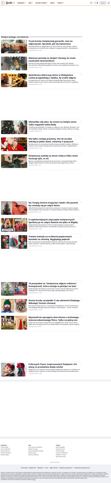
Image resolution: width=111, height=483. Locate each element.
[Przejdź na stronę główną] (3, 4)
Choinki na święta (60, 451)
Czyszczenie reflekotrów (62, 453)
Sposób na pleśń (32, 453)
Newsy (52, 3)
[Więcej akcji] (81, 41)
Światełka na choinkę (61, 454)
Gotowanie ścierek (60, 449)
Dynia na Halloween (5, 449)
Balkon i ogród (41, 3)
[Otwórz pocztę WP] (91, 2)
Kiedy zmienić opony (61, 456)
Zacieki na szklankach (33, 454)
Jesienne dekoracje (5, 451)
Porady (59, 3)
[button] (96, 3)
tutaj (34, 479)
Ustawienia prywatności (82, 468)
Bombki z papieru (5, 454)
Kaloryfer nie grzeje (33, 449)
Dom (29, 3)
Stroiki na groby (4, 447)
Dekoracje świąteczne (6, 453)
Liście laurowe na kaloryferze (35, 447)
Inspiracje (20, 3)
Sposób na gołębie (60, 447)
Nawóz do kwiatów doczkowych (35, 451)
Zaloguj (103, 3)
